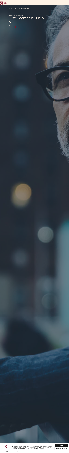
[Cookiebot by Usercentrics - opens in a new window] (6, 451)
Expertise (58, 2)
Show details (14, 451)
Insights (66, 2)
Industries (63, 2)
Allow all (61, 445)
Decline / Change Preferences (60, 448)
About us (54, 2)
